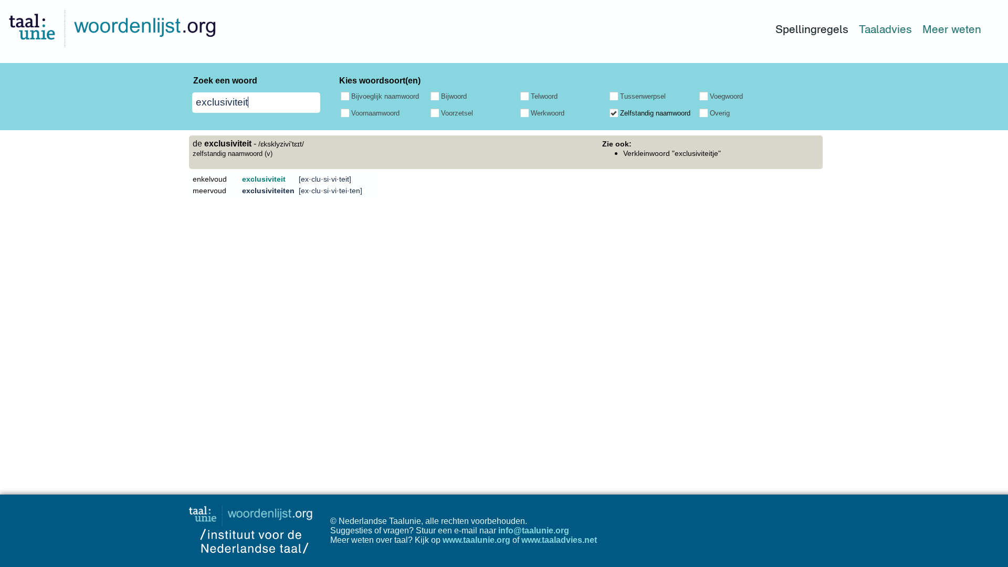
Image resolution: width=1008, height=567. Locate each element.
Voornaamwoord (375, 113)
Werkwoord (547, 113)
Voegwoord (726, 96)
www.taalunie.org (476, 540)
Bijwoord (454, 96)
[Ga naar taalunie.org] (253, 512)
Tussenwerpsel (643, 96)
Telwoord (544, 96)
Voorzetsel (457, 113)
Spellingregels (811, 29)
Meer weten (951, 29)
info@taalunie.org (533, 530)
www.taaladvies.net (559, 540)
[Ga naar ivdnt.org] (254, 562)
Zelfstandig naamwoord (655, 113)
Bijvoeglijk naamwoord (385, 96)
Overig (720, 113)
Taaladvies (885, 29)
